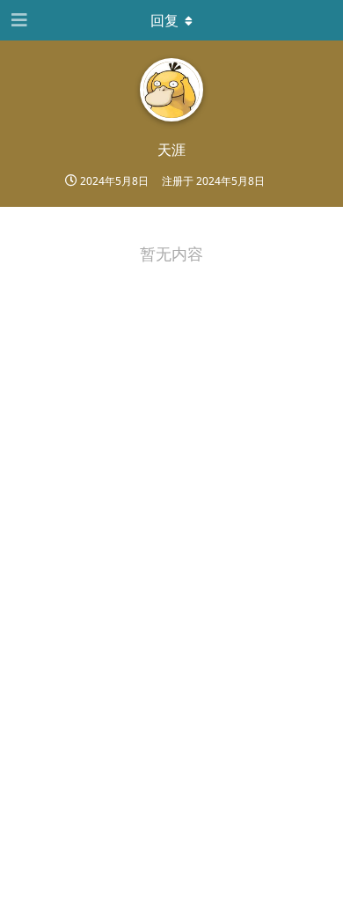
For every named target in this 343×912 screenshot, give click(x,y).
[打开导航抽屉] (17, 20)
